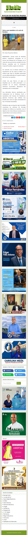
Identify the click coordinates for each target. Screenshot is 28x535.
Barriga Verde (6, 495)
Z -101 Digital (6, 512)
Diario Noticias (7, 503)
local (15, 27)
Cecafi (4, 519)
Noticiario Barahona (8, 504)
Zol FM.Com (6, 508)
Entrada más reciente (9, 126)
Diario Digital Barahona (9, 499)
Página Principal (7, 128)
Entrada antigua (21, 126)
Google (5, 506)
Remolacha (6, 514)
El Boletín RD (6, 510)
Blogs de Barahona (8, 516)
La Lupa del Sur (7, 497)
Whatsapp (8, 374)
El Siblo (5, 501)
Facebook (8, 370)
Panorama (6, 518)
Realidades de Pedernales (10, 521)
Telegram (20, 374)
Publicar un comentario (9, 123)
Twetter (20, 370)
